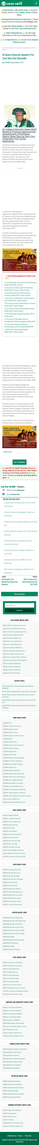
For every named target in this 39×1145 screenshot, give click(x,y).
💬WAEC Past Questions (10, 831)
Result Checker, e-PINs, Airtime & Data (16, 10)
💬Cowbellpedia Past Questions (12, 1065)
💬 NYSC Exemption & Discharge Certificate (15, 991)
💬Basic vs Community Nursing (12, 1017)
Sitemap (20, 1136)
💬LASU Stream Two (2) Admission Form (14, 632)
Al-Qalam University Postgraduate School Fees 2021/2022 (19, 514)
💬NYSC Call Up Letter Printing (12, 985)
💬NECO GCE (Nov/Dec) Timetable (13, 879)
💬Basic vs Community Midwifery (12, 1014)
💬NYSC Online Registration (11, 969)
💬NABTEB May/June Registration (13, 918)
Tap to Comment (19, 462)
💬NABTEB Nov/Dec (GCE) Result (12, 924)
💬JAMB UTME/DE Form (10, 742)
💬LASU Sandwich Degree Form (12, 638)
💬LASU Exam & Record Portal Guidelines (15, 660)
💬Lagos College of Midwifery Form (13, 1036)
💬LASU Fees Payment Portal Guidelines (14, 657)
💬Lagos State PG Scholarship (11, 667)
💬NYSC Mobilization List (10, 972)
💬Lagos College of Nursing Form (12, 1033)
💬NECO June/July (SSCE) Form (12, 870)
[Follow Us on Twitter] (4, 489)
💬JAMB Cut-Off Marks (9, 755)
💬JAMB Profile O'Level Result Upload (14, 777)
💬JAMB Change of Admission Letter (13, 735)
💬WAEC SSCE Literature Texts (12, 822)
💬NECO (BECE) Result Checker (12, 898)
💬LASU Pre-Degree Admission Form (13, 654)
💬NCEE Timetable (8, 1120)
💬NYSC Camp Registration (11, 975)
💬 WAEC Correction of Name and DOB (14, 856)
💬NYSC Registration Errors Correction (14, 988)
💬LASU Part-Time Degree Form (12, 644)
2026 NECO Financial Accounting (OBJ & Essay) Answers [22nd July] (19, 706)
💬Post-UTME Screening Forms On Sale (14, 625)
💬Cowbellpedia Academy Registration (14, 1058)
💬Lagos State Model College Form (13, 1126)
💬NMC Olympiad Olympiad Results (13, 1087)
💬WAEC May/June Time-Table (11, 841)
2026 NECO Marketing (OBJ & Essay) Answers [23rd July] (20, 691)
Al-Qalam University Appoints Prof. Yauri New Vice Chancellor (21, 533)
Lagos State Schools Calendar (13, 26)
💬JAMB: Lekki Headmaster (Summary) (14, 793)
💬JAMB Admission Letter (10, 732)
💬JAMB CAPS (7, 723)
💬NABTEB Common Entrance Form (13, 1123)
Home (3, 48)
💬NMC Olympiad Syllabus (10, 1091)
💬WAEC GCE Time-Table (10, 844)
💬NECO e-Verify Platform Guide (12, 904)
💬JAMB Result (7, 739)
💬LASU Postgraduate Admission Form (14, 651)
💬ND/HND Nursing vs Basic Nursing (13, 1023)
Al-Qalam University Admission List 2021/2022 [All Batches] (19, 504)
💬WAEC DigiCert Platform (10, 815)
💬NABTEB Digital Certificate (11, 949)
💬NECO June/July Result (10, 882)
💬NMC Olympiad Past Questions (12, 1084)
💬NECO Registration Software (12, 889)
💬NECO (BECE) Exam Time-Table (12, 895)
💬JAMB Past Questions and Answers (13, 745)
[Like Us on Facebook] (4, 494)
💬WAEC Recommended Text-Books (13, 850)
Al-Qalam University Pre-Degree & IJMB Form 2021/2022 (19, 552)
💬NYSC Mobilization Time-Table (12, 966)
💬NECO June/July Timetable (11, 876)
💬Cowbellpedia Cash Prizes (11, 1055)
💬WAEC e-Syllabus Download (11, 818)
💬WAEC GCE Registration (10, 837)
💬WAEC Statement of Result (11, 847)
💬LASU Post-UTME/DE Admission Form (14, 628)
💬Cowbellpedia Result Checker (12, 1052)
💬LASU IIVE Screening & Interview (13, 635)
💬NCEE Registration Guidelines (12, 1110)
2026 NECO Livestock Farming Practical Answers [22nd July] (18, 701)
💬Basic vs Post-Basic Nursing (12, 1010)
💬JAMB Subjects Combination (12, 770)
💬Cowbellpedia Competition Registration (15, 1049)
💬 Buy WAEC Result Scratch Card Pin (14, 853)
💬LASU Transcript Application (12, 663)
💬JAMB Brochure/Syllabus (11, 748)
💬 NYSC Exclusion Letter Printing (13, 994)
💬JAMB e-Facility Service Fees (12, 726)
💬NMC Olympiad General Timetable (13, 1094)
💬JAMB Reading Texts (9, 767)
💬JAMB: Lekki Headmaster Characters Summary (17, 796)
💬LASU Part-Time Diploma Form (12, 641)
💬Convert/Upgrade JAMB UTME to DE (14, 802)
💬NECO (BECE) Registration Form (13, 892)
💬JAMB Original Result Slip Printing (13, 774)
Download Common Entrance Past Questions (16, 19)
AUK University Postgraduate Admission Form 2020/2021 (19, 571)
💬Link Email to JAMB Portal (11, 799)
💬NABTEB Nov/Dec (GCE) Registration (14, 921)
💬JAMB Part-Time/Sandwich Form (13, 786)
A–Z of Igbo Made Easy (10, 39)
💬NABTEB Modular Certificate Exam (13, 940)
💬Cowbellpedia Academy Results (12, 1062)
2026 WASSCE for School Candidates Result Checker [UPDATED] (18, 687)
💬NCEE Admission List (9, 1116)
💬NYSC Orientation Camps (11, 981)
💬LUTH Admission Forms (10, 1029)
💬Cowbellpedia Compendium (11, 1068)
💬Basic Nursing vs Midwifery (11, 1020)
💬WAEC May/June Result (10, 825)
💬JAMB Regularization (9, 751)
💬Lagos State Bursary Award (11, 673)
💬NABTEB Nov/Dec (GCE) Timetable (13, 933)
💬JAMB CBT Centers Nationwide (12, 761)
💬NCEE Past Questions (9, 1113)
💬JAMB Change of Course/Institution (13, 758)
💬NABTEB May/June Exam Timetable (14, 930)
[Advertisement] (19, 86)
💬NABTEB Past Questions (10, 943)
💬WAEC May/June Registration (12, 834)
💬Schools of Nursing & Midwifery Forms (15, 1026)
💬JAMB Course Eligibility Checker (13, 780)
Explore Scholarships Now (14, 33)
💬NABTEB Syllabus (9, 937)
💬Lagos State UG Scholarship (11, 670)
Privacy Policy (28, 1136)
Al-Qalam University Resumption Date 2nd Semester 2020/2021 (18, 542)
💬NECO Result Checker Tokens (12, 901)
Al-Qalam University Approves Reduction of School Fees (20, 523)
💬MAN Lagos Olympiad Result (12, 1097)
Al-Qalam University (10, 48)
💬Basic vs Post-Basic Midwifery (12, 1007)
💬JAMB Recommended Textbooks (13, 764)
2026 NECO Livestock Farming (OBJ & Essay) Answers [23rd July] (18, 696)
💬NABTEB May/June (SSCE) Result (13, 927)
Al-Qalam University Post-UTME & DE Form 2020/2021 (18, 561)
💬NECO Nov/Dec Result (10, 885)
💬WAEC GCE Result (9, 828)
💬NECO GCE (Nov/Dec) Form (11, 873)
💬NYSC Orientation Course (11, 978)
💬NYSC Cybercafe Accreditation (12, 962)
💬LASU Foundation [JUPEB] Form (13, 647)
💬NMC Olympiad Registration (11, 1081)
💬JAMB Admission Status (10, 729)
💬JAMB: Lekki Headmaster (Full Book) (14, 789)
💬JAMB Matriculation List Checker (13, 783)
